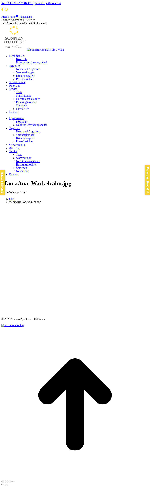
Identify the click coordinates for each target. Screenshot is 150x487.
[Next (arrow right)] (6, 484)
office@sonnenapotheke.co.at (44, 3)
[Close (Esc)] (2, 481)
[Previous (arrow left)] (2, 484)
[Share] (6, 481)
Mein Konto (8, 16)
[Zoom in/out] (13, 481)
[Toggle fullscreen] (10, 481)
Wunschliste (25, 16)
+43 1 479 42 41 (14, 3)
